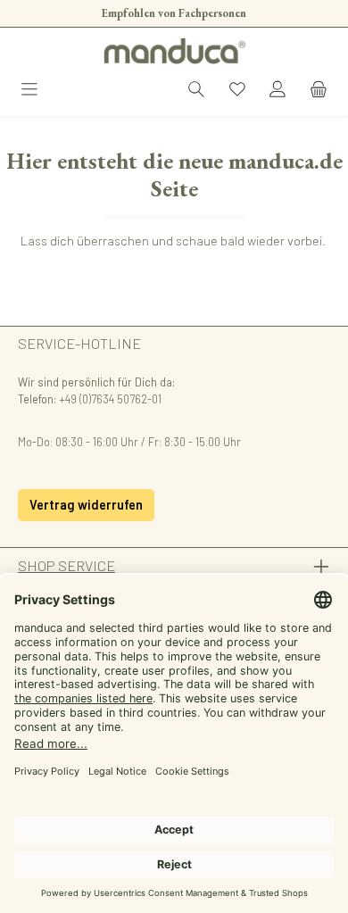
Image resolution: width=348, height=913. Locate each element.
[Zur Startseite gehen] (174, 51)
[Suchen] (196, 90)
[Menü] (29, 90)
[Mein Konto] (277, 90)
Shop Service (66, 565)
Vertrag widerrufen (86, 504)
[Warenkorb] (318, 90)
